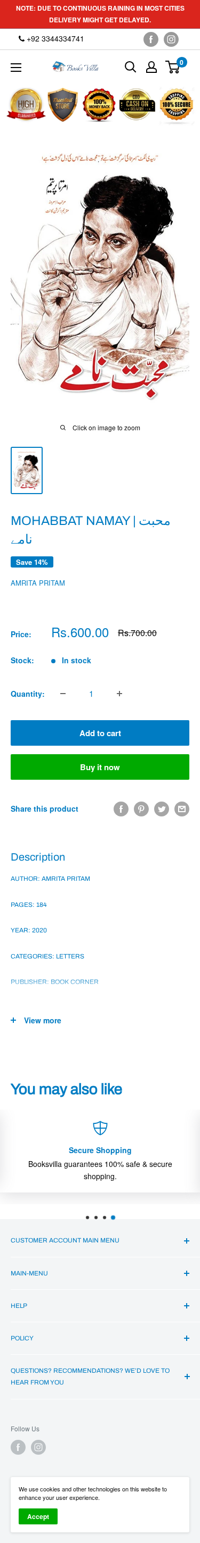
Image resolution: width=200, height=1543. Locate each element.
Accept (38, 1516)
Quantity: (28, 693)
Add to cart (100, 733)
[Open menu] (16, 67)
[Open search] (131, 67)
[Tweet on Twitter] (161, 808)
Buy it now (100, 767)
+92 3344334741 (54, 38)
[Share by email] (181, 808)
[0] (173, 67)
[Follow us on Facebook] (150, 39)
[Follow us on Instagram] (171, 39)
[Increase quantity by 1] (119, 693)
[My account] (151, 67)
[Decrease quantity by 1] (63, 693)
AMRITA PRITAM (38, 583)
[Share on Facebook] (121, 808)
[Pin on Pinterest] (141, 808)
